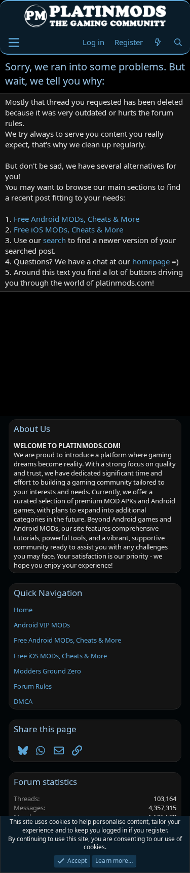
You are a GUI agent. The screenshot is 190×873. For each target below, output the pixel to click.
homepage (151, 261)
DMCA (23, 701)
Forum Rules (33, 686)
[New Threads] (158, 42)
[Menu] (14, 42)
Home (23, 609)
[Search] (178, 42)
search (54, 240)
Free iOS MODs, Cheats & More (68, 229)
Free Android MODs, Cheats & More (76, 219)
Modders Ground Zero (47, 671)
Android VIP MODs (42, 624)
